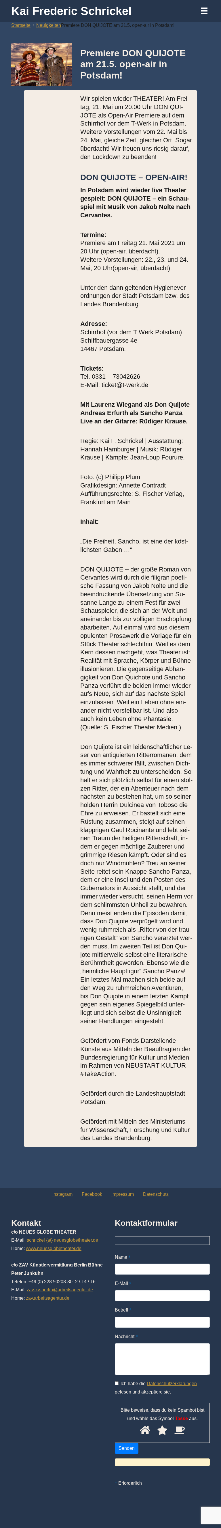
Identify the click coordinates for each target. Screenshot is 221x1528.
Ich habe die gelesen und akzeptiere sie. (156, 1387)
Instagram (62, 1194)
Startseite (21, 25)
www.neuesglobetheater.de (53, 1248)
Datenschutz (156, 1194)
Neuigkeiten (48, 25)
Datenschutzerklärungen (172, 1383)
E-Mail (123, 1283)
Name (123, 1257)
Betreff (123, 1310)
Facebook (92, 1194)
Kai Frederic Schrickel (71, 11)
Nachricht (126, 1336)
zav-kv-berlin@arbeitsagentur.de (60, 1289)
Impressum (122, 1194)
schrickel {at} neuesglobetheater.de (62, 1240)
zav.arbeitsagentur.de (47, 1298)
